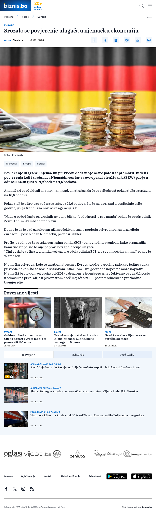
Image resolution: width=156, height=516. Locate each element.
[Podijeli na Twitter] (105, 40)
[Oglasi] (13, 454)
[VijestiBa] (37, 454)
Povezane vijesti (21, 293)
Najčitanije (127, 354)
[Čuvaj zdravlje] (107, 454)
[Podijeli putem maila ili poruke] (149, 40)
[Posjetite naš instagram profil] (23, 489)
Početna (8, 17)
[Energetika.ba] (137, 454)
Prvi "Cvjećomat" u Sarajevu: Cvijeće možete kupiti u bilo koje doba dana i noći (85, 367)
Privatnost (95, 476)
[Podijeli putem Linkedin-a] (116, 40)
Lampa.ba (147, 507)
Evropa (42, 17)
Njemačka (11, 163)
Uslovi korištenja (70, 476)
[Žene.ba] (77, 454)
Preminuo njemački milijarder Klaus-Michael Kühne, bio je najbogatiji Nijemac (76, 338)
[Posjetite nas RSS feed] (32, 489)
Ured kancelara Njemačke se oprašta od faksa (125, 336)
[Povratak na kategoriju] (149, 18)
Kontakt (48, 476)
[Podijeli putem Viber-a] (127, 40)
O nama (8, 476)
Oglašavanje (28, 476)
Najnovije (78, 354)
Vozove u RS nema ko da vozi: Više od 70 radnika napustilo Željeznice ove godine (87, 415)
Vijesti (25, 17)
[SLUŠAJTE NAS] (57, 454)
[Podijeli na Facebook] (94, 40)
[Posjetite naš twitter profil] (15, 489)
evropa (9, 25)
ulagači (40, 163)
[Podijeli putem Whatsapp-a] (138, 40)
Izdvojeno (28, 355)
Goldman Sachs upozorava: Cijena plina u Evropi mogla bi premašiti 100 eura (25, 338)
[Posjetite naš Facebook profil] (6, 489)
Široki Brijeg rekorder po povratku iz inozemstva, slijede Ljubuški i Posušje (84, 391)
